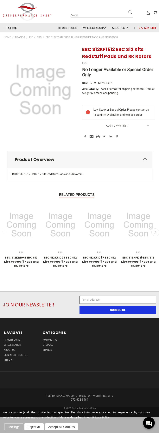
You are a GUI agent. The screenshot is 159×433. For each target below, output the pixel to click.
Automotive (50, 339)
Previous (153, 421)
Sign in (8, 355)
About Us (119, 28)
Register (22, 355)
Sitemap (8, 360)
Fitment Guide (67, 28)
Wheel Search (93, 28)
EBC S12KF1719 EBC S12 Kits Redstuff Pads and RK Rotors (138, 262)
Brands (47, 350)
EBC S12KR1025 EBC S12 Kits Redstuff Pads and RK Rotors (60, 262)
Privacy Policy (100, 417)
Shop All (48, 345)
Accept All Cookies (61, 427)
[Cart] (155, 13)
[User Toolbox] (148, 13)
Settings (14, 427)
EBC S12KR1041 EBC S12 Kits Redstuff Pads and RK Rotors (21, 262)
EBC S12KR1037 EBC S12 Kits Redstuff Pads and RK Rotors (99, 262)
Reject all (34, 427)
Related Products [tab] (76, 194)
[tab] (79, 159)
